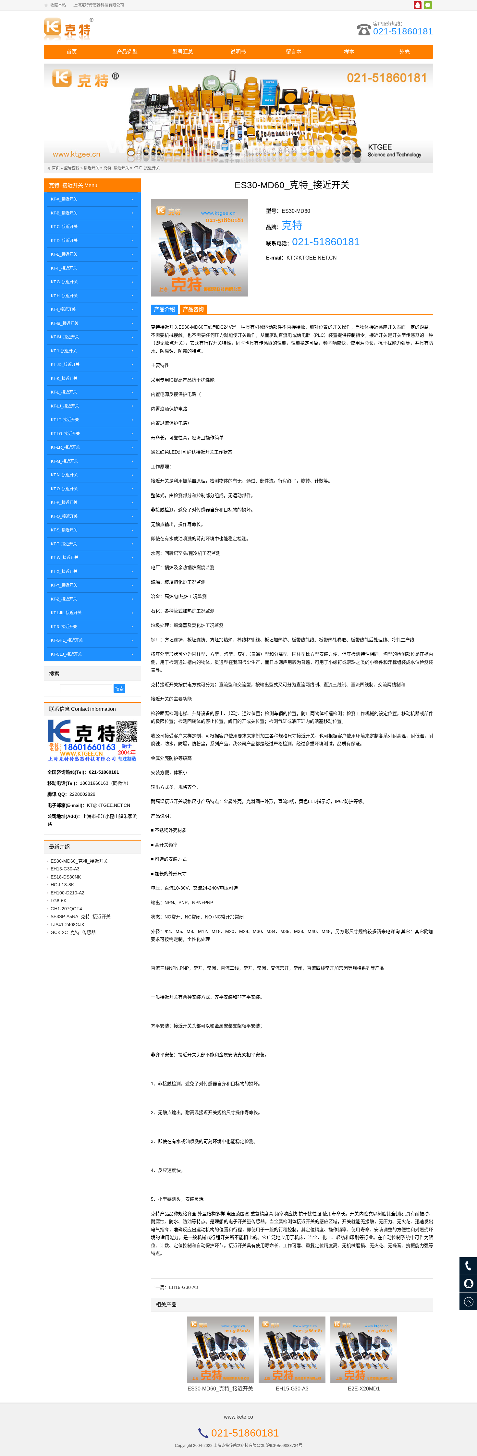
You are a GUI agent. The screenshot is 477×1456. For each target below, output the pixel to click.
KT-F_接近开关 (64, 268)
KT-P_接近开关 (64, 502)
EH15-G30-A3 (183, 1287)
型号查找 (72, 168)
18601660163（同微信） (105, 783)
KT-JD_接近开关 (65, 364)
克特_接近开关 (116, 168)
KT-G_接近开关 (64, 282)
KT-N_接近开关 (64, 475)
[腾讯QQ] (468, 1283)
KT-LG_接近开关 (65, 433)
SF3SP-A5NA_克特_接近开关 (81, 916)
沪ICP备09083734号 (284, 1445)
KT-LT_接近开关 (65, 420)
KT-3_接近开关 (64, 627)
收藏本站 (58, 5)
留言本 (293, 52)
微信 (428, 5)
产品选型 (127, 52)
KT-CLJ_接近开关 (66, 654)
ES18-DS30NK (66, 877)
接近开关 (91, 168)
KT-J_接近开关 (64, 351)
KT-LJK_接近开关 (66, 613)
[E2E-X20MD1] (363, 1349)
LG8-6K (59, 900)
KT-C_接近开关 (64, 226)
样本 (349, 52)
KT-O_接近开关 (64, 489)
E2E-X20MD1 (364, 1388)
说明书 (238, 52)
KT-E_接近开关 (146, 168)
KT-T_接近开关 (64, 544)
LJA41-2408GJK (67, 924)
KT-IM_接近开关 (65, 337)
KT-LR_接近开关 (65, 447)
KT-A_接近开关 (64, 199)
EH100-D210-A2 (67, 892)
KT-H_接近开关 (64, 296)
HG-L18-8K (62, 884)
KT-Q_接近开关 (64, 516)
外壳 (404, 52)
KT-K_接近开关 (64, 378)
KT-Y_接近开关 (64, 585)
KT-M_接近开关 (64, 461)
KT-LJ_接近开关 (65, 406)
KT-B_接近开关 (64, 213)
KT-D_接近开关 (64, 240)
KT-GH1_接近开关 (67, 640)
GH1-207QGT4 (66, 908)
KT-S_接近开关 (64, 530)
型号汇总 (182, 52)
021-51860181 (403, 31)
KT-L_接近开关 (64, 392)
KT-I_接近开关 (63, 309)
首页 (72, 52)
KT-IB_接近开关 (64, 323)
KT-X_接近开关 (64, 571)
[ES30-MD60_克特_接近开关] (220, 1349)
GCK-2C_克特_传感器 (73, 932)
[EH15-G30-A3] (292, 1349)
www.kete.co (238, 1417)
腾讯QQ (418, 5)
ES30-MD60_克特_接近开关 (220, 1388)
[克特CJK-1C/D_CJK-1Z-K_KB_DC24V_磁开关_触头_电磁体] (100, 28)
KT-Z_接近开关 (64, 599)
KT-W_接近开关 (64, 557)
